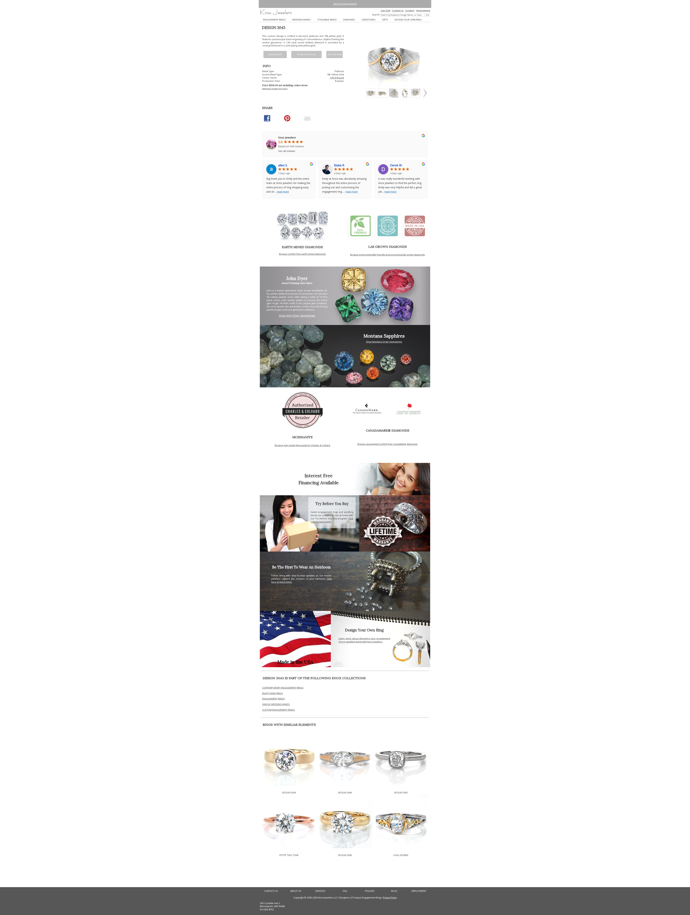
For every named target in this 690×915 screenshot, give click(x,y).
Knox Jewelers (287, 137)
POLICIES (369, 891)
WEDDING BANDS (301, 19)
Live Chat (385, 10)
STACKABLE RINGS (327, 19)
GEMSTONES (369, 19)
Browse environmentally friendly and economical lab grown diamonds (387, 254)
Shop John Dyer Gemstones (297, 316)
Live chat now (334, 54)
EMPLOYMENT (418, 891)
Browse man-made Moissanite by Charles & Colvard (302, 445)
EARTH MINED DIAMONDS (302, 247)
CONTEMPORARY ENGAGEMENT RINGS (282, 687)
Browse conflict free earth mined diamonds (302, 254)
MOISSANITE (302, 437)
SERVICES (320, 891)
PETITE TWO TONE (289, 855)
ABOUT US (295, 891)
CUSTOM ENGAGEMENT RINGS (278, 709)
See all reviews (286, 151)
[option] (371, 93)
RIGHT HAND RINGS (272, 693)
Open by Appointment (345, 3)
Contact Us (398, 10)
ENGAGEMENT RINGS (274, 19)
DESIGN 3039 (289, 792)
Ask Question (275, 54)
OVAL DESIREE (400, 855)
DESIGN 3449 (345, 792)
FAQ (345, 891)
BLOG (394, 891)
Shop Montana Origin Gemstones (384, 341)
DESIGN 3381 (401, 792)
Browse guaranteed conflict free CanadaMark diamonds (387, 444)
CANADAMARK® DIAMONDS (387, 430)
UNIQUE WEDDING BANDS (276, 704)
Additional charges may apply (275, 88)
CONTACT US (271, 891)
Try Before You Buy (306, 54)
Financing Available (318, 483)
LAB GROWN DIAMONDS (387, 247)
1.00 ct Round (337, 77)
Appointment (423, 10)
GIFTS (385, 19)
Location (409, 10)
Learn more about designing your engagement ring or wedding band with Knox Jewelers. (364, 640)
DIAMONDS (349, 19)
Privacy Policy (390, 897)
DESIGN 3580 (345, 855)
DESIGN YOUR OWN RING (408, 19)
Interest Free (319, 476)
